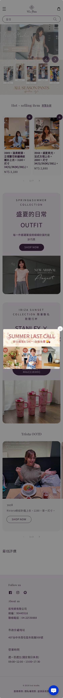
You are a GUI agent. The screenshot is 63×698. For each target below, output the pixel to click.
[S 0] (31, 349)
